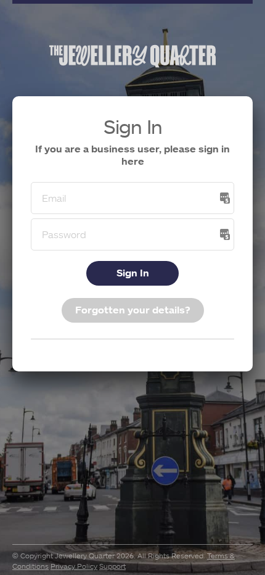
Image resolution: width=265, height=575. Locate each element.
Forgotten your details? (132, 310)
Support (112, 566)
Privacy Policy (74, 566)
